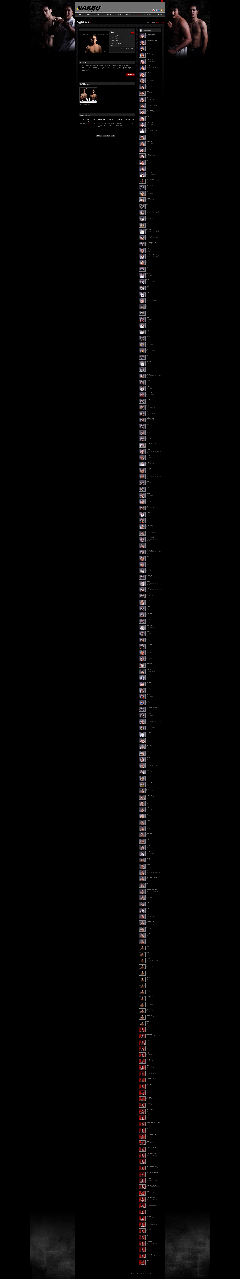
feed (162, 10)
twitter (156, 10)
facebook (159, 10)
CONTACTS (120, 1274)
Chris (93, 123)
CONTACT (159, 14)
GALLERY (108, 14)
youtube (153, 10)
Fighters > (153, 22)
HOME (79, 14)
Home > (148, 22)
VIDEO (119, 14)
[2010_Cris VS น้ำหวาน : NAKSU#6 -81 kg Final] (88, 95)
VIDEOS (99, 1274)
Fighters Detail (160, 22)
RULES (128, 14)
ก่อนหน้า (99, 135)
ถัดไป (113, 135)
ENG (159, 1)
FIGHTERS (139, 14)
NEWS (88, 14)
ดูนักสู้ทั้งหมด (107, 135)
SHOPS (149, 14)
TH (162, 1)
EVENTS (98, 14)
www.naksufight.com (93, 9)
